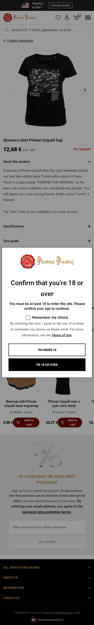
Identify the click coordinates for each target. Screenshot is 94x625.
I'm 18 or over (47, 364)
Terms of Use (61, 335)
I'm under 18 (47, 350)
